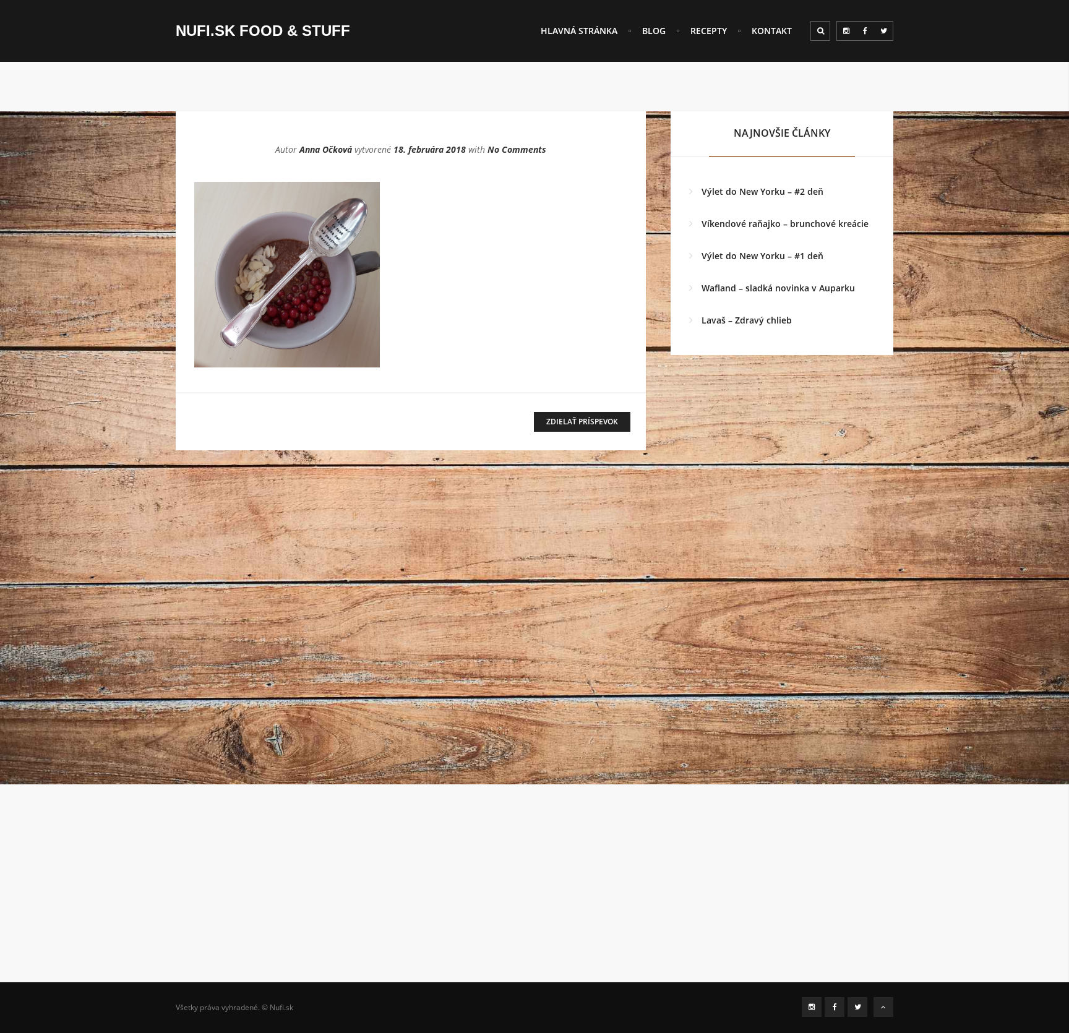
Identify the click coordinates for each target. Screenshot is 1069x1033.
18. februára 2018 (429, 149)
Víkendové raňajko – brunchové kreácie (785, 223)
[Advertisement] (534, 895)
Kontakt (772, 30)
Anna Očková (325, 149)
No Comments (516, 149)
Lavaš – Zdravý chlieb (747, 320)
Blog (654, 30)
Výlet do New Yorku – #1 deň (762, 256)
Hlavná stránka (579, 30)
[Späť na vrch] (883, 1007)
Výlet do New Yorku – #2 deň (762, 191)
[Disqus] (411, 629)
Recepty (708, 30)
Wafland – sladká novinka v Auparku (778, 288)
